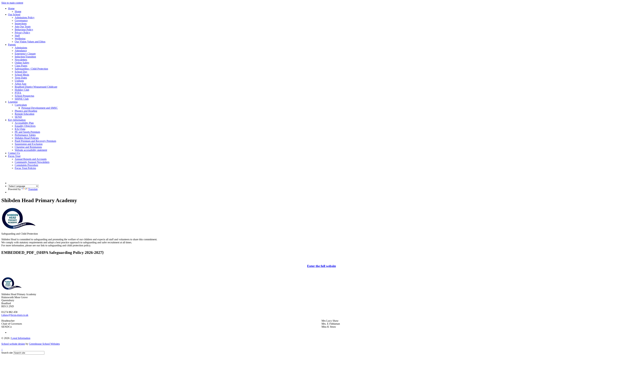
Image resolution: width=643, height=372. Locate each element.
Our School (14, 14)
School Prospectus (24, 95)
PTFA (18, 92)
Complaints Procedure (26, 165)
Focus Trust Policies (25, 168)
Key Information (17, 119)
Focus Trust (14, 156)
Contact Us (14, 153)
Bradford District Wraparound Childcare (36, 86)
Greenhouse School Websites (44, 343)
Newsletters (21, 59)
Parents (12, 44)
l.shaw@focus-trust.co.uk (14, 315)
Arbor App (20, 83)
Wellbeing (20, 38)
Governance (21, 20)
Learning (13, 101)
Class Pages (21, 65)
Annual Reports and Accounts (31, 159)
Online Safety (22, 62)
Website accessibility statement (31, 150)
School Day (21, 71)
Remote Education (24, 113)
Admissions (21, 47)
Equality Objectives (25, 126)
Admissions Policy (24, 17)
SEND (18, 116)
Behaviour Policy (24, 29)
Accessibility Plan (24, 122)
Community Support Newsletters (32, 162)
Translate (33, 189)
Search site (7, 352)
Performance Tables (25, 135)
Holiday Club (22, 89)
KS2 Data (20, 129)
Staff (17, 35)
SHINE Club (22, 98)
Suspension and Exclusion (29, 144)
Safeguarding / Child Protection (31, 68)
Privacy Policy (22, 32)
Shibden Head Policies (27, 138)
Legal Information (20, 338)
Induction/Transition (25, 56)
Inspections (21, 23)
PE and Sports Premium (27, 132)
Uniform (19, 80)
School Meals (22, 74)
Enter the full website (321, 266)
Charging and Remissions (28, 147)
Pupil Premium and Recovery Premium (35, 141)
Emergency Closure (25, 53)
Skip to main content (12, 2)
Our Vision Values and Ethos (30, 41)
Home (11, 8)
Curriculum (21, 104)
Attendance (21, 50)
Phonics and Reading (26, 110)
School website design (13, 343)
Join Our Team (22, 26)
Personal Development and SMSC (39, 107)
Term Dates (21, 77)
